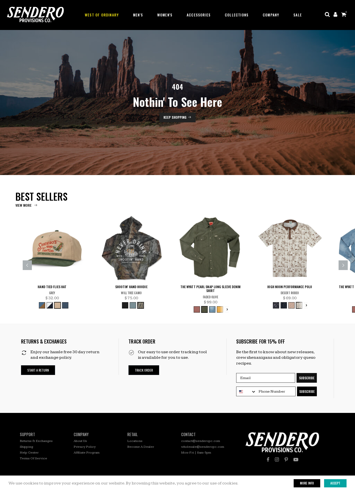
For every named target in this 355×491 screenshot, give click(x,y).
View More (23, 205)
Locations (134, 441)
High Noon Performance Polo (289, 287)
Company (271, 14)
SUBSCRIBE (306, 377)
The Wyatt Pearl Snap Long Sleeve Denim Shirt (210, 289)
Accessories (199, 14)
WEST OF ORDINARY (102, 14)
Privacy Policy (85, 447)
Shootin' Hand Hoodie (131, 287)
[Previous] (27, 265)
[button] (38, 370)
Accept (335, 483)
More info (307, 483)
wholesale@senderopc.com (202, 447)
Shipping (26, 447)
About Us (80, 441)
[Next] (343, 265)
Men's (138, 14)
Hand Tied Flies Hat (52, 287)
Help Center (29, 452)
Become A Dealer (140, 447)
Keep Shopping (174, 117)
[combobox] (246, 391)
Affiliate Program (86, 452)
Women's (164, 14)
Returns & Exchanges (36, 441)
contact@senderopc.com (200, 441)
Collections (236, 14)
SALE (297, 14)
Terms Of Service (33, 458)
